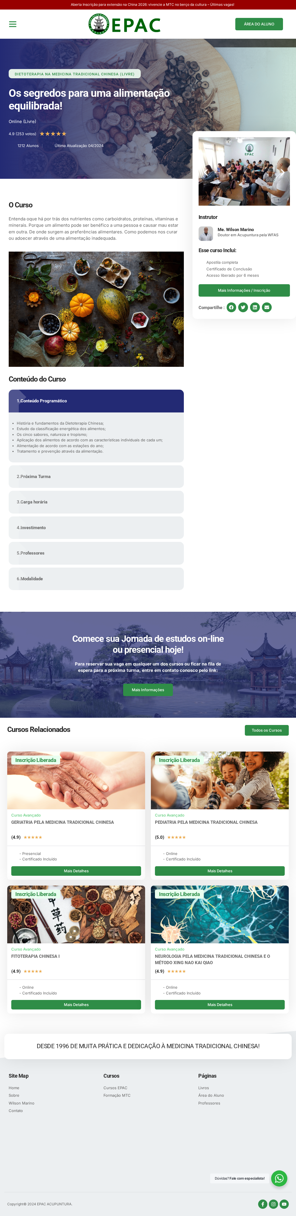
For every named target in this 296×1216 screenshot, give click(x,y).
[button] (13, 24)
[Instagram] (273, 1204)
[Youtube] (284, 1204)
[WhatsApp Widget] (279, 1178)
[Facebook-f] (262, 1204)
